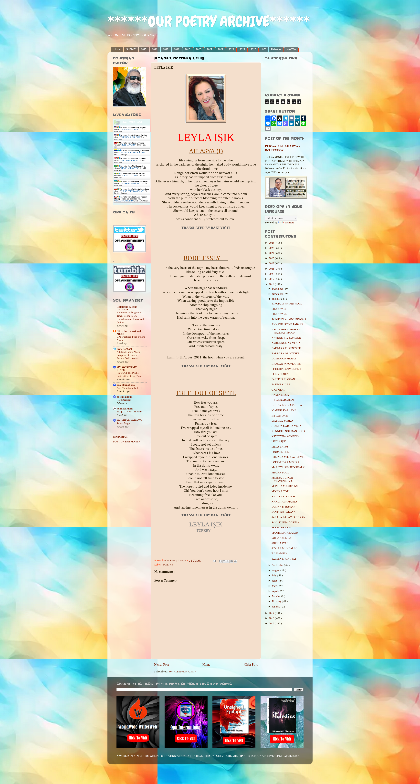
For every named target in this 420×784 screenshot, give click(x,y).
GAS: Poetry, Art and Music (129, 332)
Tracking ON (141, 204)
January (276, 606)
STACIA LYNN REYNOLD (287, 303)
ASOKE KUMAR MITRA (286, 343)
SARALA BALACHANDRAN (288, 517)
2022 (220, 49)
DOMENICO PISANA (284, 358)
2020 (198, 49)
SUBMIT (131, 49)
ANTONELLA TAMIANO (286, 338)
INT (264, 49)
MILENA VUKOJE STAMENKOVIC (282, 479)
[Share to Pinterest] (235, 561)
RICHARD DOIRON (129, 176)
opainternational (126, 385)
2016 (154, 49)
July (274, 575)
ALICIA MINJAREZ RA (124, 201)
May (274, 586)
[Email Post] (213, 560)
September (278, 565)
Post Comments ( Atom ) (182, 671)
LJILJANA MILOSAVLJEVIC (288, 457)
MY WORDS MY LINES (127, 368)
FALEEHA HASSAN (283, 379)
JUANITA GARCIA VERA (286, 426)
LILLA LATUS (280, 446)
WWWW (291, 49)
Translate (289, 222)
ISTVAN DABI (280, 415)
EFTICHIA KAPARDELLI (286, 369)
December (278, 288)
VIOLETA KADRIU (128, 145)
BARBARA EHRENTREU (286, 348)
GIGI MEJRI (278, 389)
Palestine (276, 49)
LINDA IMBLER (281, 452)
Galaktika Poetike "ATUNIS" (127, 308)
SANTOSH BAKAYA (284, 512)
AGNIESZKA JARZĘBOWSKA (289, 319)
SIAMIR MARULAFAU (129, 168)
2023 (231, 49)
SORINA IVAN (280, 543)
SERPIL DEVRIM (282, 527)
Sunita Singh (123, 423)
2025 (253, 49)
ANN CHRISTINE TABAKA (288, 324)
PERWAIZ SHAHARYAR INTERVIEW (283, 148)
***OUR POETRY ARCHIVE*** (133, 153)
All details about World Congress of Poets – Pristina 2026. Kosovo (128, 355)
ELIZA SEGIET (280, 374)
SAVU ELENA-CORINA (285, 522)
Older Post (251, 664)
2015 (143, 49)
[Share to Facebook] (231, 561)
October (276, 299)
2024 (242, 49)
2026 (272, 242)
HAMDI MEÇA (280, 395)
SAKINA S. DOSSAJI (283, 507)
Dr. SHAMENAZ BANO (130, 129)
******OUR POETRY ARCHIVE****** (208, 21)
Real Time (131, 204)
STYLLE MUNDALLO (284, 548)
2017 (165, 49)
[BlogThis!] (224, 561)
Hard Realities (124, 399)
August (276, 570)
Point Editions (125, 408)
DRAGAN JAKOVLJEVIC (286, 364)
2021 (209, 49)
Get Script (121, 204)
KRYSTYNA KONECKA (286, 436)
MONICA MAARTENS (285, 486)
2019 (187, 49)
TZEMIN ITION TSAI (284, 558)
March (275, 596)
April (275, 591)
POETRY (168, 564)
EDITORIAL (120, 437)
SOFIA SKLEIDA (281, 538)
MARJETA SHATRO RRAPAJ (288, 467)
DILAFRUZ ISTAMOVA (130, 183)
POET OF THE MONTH (126, 441)
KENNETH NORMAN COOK (288, 431)
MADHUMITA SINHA (129, 160)
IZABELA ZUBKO (282, 420)
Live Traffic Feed (131, 122)
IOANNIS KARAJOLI (284, 410)
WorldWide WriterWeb (130, 420)
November (278, 294)
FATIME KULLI (281, 384)
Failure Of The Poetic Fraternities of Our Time (129, 374)
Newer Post (161, 664)
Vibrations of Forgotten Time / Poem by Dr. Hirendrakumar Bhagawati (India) (130, 317)
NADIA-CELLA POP (283, 496)
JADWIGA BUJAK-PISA (130, 137)
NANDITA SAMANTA (284, 501)
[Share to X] (228, 561)
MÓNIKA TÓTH (281, 491)
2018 (176, 49)
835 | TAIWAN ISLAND (129, 411)
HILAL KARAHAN (283, 400)
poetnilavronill (125, 397)
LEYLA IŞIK (279, 441)
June (274, 580)
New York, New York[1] (129, 387)
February (277, 601)
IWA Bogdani (124, 349)
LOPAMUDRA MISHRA (285, 462)
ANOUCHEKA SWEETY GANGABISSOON (286, 331)
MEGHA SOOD (280, 472)
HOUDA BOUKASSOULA (287, 405)
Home (117, 49)
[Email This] (220, 561)
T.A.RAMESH (279, 553)
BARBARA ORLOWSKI (285, 353)
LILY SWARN (279, 309)
